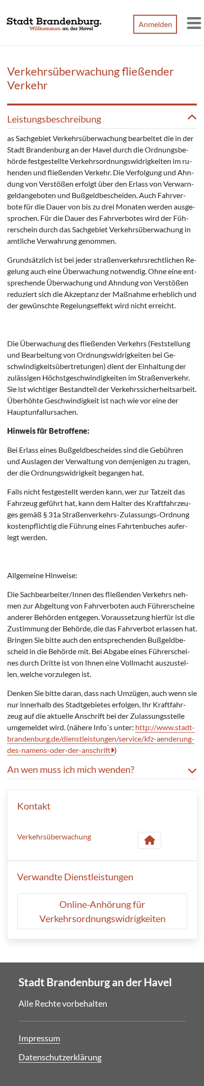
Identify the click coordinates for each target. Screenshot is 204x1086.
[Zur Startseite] (54, 22)
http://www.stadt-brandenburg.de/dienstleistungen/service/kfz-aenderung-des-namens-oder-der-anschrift (101, 738)
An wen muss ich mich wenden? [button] (70, 769)
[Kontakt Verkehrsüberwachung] (149, 840)
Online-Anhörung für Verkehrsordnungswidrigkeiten (102, 911)
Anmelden (155, 24)
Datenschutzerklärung (60, 1057)
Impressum (39, 1038)
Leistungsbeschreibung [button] (54, 118)
